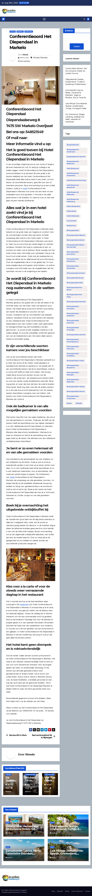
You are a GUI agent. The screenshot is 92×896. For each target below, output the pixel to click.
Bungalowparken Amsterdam (73, 151)
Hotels (12, 31)
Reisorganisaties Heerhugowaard (73, 341)
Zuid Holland (49, 774)
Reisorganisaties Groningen (73, 329)
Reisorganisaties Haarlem (76, 334)
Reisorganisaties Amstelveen (73, 260)
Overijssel (28, 31)
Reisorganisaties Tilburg (75, 386)
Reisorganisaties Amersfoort (73, 253)
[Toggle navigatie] (44, 19)
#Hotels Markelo (40, 57)
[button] (84, 19)
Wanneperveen (30, 774)
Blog (8, 822)
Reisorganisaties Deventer (76, 301)
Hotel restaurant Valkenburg (73, 200)
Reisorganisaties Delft (75, 283)
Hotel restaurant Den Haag (76, 180)
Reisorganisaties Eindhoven (73, 315)
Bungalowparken (73, 145)
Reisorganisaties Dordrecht (73, 307)
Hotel (25, 188)
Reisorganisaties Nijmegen (73, 374)
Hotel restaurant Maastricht (73, 186)
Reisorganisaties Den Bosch (74, 289)
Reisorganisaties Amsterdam (73, 267)
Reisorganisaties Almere (75, 240)
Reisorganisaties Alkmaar (76, 235)
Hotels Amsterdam (73, 206)
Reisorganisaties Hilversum (73, 348)
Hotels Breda (71, 211)
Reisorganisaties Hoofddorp (73, 355)
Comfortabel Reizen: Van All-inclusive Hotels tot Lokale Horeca (76, 70)
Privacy (24, 892)
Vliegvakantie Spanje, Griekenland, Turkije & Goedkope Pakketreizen (75, 81)
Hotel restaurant (73, 168)
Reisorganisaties (73, 230)
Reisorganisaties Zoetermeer (73, 397)
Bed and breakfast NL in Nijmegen (42, 736)
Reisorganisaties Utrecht (75, 391)
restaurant (24, 604)
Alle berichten (14, 890)
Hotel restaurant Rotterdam (73, 193)
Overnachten (71, 221)
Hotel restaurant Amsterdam (73, 174)
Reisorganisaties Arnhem (76, 273)
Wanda (25, 55)
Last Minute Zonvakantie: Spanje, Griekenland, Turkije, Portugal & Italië (76, 106)
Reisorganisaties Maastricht (73, 366)
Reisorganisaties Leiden (75, 360)
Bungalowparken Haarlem (76, 156)
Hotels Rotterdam (73, 216)
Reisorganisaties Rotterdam (73, 381)
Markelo (20, 31)
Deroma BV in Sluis (18, 735)
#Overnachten (24, 61)
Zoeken (77, 46)
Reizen (69, 403)
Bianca (10, 833)
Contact (87, 891)
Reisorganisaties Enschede (73, 322)
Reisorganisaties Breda (75, 278)
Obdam (8, 774)
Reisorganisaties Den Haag (74, 296)
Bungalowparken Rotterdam (73, 162)
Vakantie (79, 403)
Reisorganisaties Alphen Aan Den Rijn (75, 246)
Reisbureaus (71, 225)
